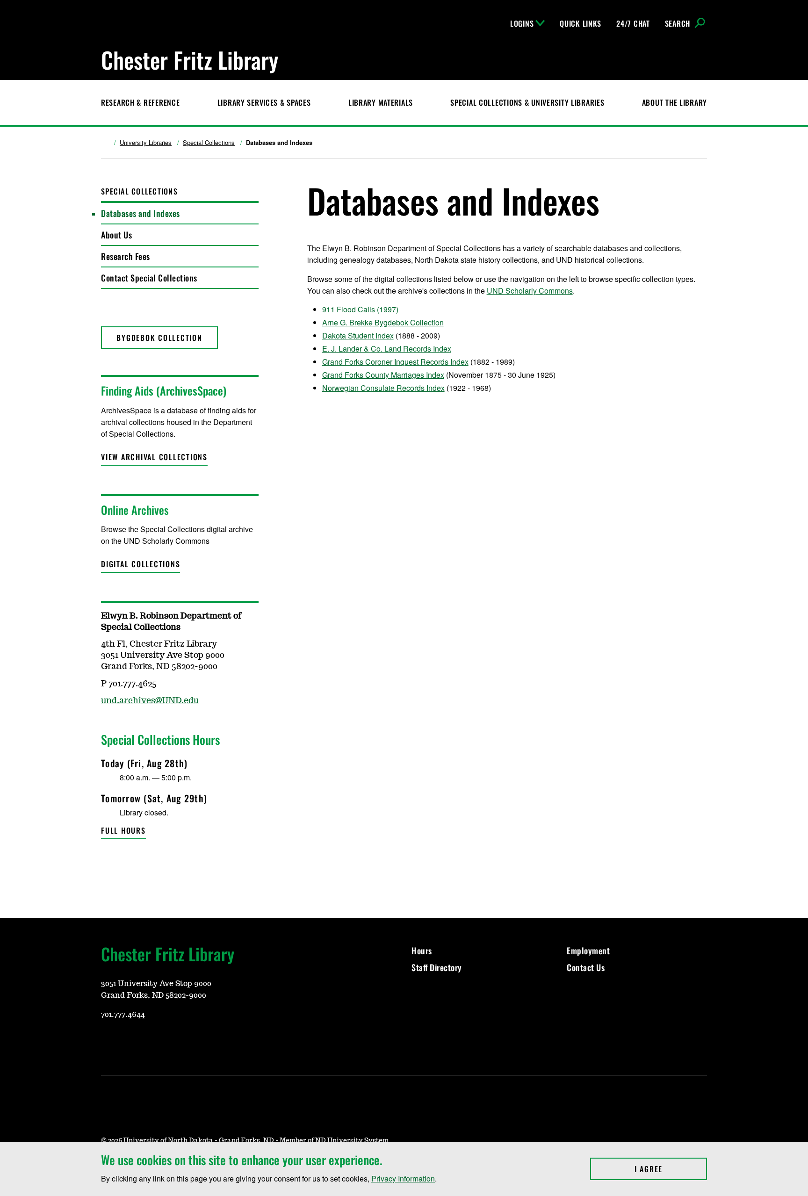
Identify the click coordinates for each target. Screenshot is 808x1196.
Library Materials (380, 102)
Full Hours (123, 830)
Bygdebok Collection (159, 337)
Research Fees (125, 256)
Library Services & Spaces (264, 102)
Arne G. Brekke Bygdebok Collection (383, 322)
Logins (522, 23)
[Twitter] (107, 862)
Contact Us (587, 967)
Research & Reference (140, 102)
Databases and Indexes (140, 213)
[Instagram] (107, 1042)
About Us (116, 235)
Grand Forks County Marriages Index (383, 374)
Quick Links (580, 23)
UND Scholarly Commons (530, 290)
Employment (588, 950)
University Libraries (146, 142)
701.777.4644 (123, 1014)
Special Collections (209, 142)
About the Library (674, 102)
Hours (421, 950)
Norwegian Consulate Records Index (383, 387)
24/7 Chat (632, 23)
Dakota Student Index (358, 335)
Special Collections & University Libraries (527, 102)
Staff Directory (436, 967)
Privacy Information (403, 1178)
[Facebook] (130, 1042)
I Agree (671, 1168)
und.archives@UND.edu (150, 701)
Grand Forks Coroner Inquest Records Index (395, 361)
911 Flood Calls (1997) (360, 309)
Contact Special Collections (149, 278)
